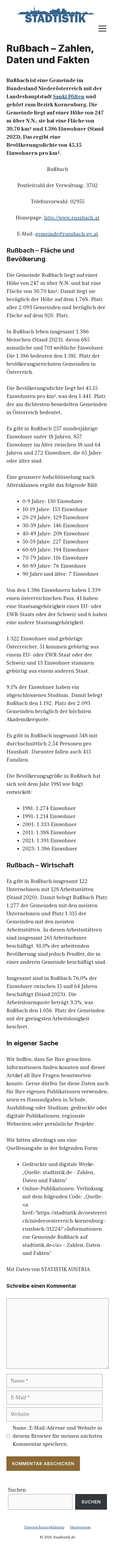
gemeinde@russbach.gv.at (66, 234)
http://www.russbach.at (71, 217)
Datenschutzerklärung (44, 1527)
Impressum (80, 1527)
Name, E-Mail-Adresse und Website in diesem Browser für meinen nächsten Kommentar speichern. (57, 1436)
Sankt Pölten (69, 96)
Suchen (17, 1489)
